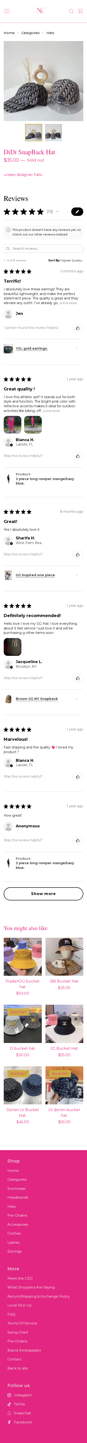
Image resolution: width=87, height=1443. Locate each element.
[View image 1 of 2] (33, 132)
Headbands (17, 1197)
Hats (50, 33)
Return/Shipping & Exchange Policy (38, 1296)
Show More (68, 303)
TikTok (19, 1404)
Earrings (14, 1251)
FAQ (11, 1314)
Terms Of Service (22, 1323)
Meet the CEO (20, 1278)
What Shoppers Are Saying (31, 1287)
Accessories (17, 1224)
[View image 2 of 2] (53, 132)
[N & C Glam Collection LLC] (41, 11)
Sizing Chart (17, 1332)
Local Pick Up (19, 1305)
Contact (14, 1359)
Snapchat (22, 1413)
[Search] (71, 11)
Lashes (13, 1242)
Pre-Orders (17, 1215)
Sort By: (54, 260)
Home (9, 33)
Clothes (14, 1233)
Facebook (23, 1422)
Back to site (17, 1368)
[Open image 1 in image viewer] (43, 81)
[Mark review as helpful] (77, 328)
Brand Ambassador (24, 1350)
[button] (57, 211)
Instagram (23, 1395)
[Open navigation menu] (7, 11)
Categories (30, 33)
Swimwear (16, 1188)
